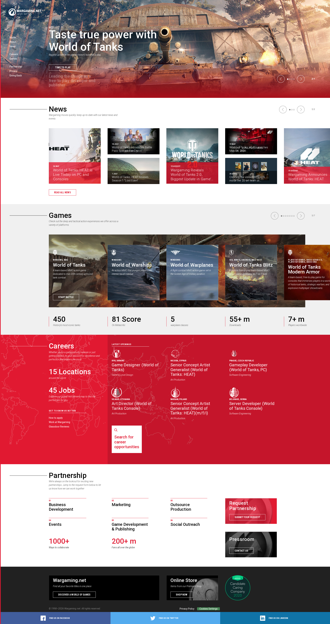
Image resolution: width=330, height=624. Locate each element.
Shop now (182, 594)
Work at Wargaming (59, 422)
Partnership (68, 475)
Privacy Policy (187, 609)
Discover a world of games (74, 594)
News (58, 109)
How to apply (56, 417)
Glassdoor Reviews (59, 426)
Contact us (241, 550)
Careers (61, 346)
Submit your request (247, 517)
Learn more (62, 73)
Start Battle (66, 297)
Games (60, 215)
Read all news (62, 192)
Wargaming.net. (72, 608)
